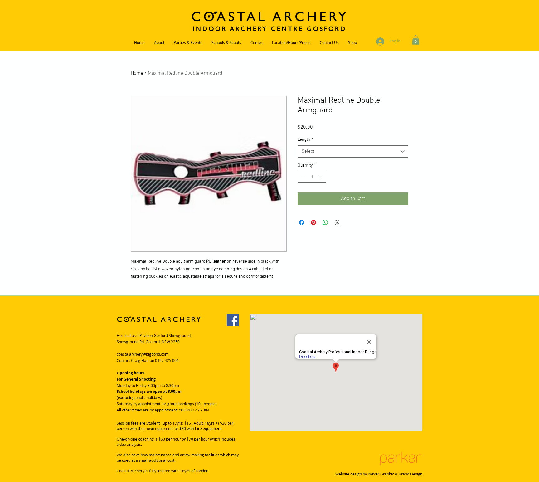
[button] (416, 40)
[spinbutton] (312, 176)
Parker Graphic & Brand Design (395, 473)
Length (305, 139)
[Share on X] (337, 222)
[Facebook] (233, 320)
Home (137, 73)
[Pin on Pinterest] (313, 222)
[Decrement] (302, 176)
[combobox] (353, 151)
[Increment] (321, 176)
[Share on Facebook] (301, 222)
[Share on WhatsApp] (325, 222)
